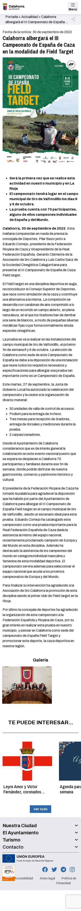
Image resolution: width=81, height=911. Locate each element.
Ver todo (41, 809)
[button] (73, 19)
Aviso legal (47, 878)
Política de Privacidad (66, 881)
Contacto (13, 847)
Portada (11, 17)
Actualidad (29, 17)
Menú (73, 9)
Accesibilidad (23, 878)
